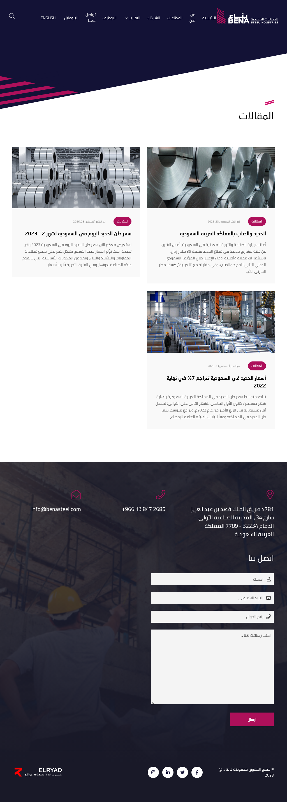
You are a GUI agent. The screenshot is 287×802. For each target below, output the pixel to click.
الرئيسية (209, 18)
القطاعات (174, 18)
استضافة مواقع (35, 774)
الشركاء (153, 18)
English (48, 18)
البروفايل (71, 18)
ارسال (252, 719)
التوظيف (110, 18)
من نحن (192, 17)
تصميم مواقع (54, 774)
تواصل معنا (90, 17)
